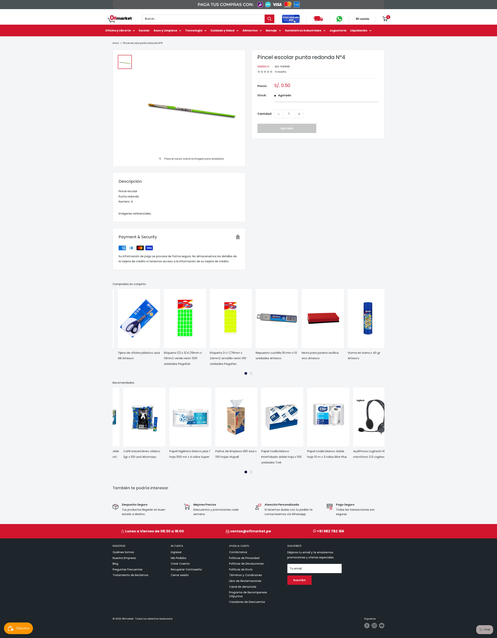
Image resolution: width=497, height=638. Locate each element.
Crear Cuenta (180, 564)
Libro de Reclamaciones (245, 581)
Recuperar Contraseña (186, 569)
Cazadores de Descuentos (247, 602)
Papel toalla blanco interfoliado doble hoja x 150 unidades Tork (270, 456)
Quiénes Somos (123, 552)
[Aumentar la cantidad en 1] (299, 114)
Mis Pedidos (178, 558)
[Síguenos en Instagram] (374, 625)
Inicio (116, 43)
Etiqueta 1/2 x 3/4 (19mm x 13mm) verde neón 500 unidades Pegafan (177, 358)
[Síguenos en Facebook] (367, 625)
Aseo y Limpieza (165, 30)
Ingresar (176, 552)
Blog (115, 564)
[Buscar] (269, 19)
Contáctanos (238, 552)
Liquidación (358, 30)
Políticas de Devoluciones (246, 564)
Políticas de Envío (241, 569)
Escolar (144, 30)
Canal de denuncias (242, 587)
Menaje (271, 30)
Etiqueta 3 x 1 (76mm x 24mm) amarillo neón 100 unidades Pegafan (223, 358)
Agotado (286, 128)
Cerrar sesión (180, 575)
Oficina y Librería (118, 30)
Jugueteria (337, 30)
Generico (263, 66)
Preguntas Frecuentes (127, 569)
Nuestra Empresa (124, 558)
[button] (245, 373)
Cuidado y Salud (222, 30)
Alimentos (250, 30)
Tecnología (193, 30)
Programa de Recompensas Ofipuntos (248, 594)
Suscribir (299, 580)
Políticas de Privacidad (244, 558)
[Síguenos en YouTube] (381, 625)
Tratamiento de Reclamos (130, 575)
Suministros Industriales (303, 30)
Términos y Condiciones (245, 575)
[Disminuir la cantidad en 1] (279, 114)
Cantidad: (264, 114)
